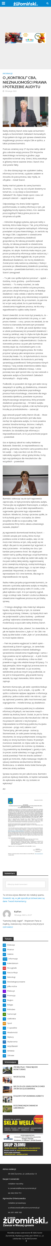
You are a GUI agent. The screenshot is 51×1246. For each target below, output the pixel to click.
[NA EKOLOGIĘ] (7, 1080)
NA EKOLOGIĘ (19, 1077)
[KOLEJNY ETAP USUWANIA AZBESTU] (7, 1099)
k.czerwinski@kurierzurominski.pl (22, 1188)
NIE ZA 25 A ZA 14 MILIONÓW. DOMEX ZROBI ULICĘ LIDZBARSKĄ (29, 1087)
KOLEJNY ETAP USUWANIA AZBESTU (28, 1096)
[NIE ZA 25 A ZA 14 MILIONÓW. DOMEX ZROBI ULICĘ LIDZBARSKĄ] (7, 1089)
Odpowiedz (8, 927)
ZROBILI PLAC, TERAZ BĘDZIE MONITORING (25, 1068)
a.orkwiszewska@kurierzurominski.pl (23, 1207)
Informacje (8, 73)
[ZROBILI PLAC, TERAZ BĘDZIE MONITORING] (7, 1070)
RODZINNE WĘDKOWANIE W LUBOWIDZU (25, 1107)
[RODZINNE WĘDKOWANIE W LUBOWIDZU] (7, 1109)
